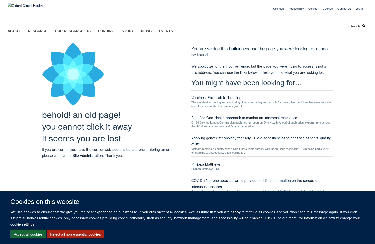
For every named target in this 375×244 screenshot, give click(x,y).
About (14, 31)
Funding (106, 31)
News (146, 31)
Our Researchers (73, 31)
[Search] (364, 25)
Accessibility (296, 8)
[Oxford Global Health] (25, 3)
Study (128, 31)
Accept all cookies (28, 234)
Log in (359, 8)
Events (166, 31)
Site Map (278, 8)
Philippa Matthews (206, 164)
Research (37, 31)
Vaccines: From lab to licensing (216, 97)
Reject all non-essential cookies (75, 234)
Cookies (328, 8)
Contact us (344, 8)
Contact (313, 8)
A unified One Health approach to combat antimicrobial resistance (244, 117)
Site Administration (88, 155)
